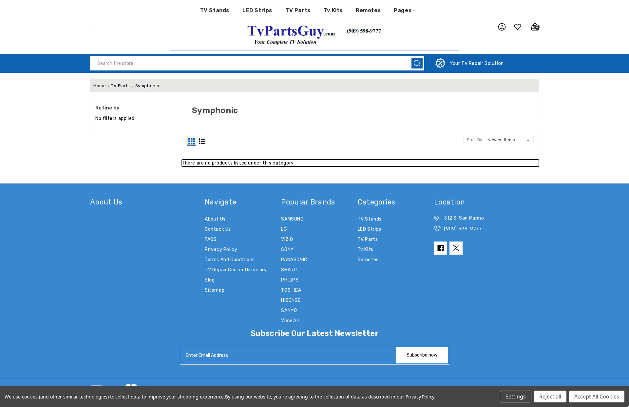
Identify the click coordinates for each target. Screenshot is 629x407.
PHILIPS (289, 280)
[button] (314, 34)
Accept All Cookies (596, 396)
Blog (210, 280)
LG (284, 229)
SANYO (289, 310)
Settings (515, 396)
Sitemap (214, 290)
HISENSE (290, 300)
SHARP (289, 270)
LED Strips (257, 10)
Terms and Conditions (230, 259)
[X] (456, 248)
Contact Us (218, 229)
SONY (287, 249)
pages (402, 10)
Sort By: (475, 139)
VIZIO (287, 239)
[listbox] (509, 140)
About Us (215, 219)
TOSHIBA (291, 290)
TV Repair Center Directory (236, 270)
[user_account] (498, 27)
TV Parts (298, 10)
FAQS (211, 239)
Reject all (550, 396)
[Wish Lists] (515, 27)
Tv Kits (333, 10)
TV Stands (214, 10)
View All (290, 320)
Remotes (368, 10)
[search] (417, 63)
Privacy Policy (221, 249)
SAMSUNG (292, 219)
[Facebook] (440, 248)
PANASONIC (294, 259)
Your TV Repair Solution (477, 63)
